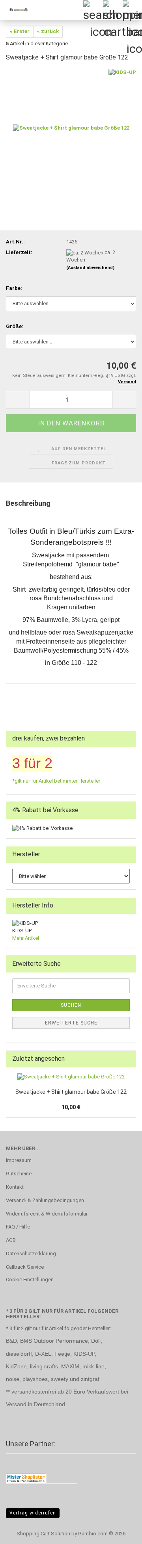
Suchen (71, 1005)
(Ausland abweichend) (90, 267)
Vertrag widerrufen (32, 1513)
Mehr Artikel (25, 938)
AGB (11, 1240)
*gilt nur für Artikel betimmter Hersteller (56, 781)
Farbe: (14, 288)
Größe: (14, 326)
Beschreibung (28, 503)
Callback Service (25, 1267)
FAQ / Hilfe (18, 1227)
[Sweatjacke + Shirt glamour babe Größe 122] (71, 128)
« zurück (48, 31)
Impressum (19, 1160)
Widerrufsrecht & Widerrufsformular (47, 1214)
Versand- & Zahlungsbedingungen (45, 1200)
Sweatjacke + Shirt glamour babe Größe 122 (71, 1092)
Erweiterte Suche (71, 1023)
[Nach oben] (120, 1532)
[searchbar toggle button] (93, 10)
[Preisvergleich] (26, 1478)
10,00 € (71, 1107)
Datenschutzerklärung (31, 1253)
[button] (18, 399)
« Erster (20, 31)
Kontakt (15, 1187)
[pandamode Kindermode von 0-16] (16, 10)
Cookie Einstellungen (30, 1279)
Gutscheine (19, 1174)
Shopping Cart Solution (43, 1534)
